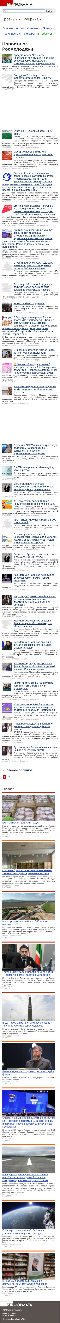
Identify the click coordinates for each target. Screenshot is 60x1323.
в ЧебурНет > (46, 33)
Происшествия (12, 33)
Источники (33, 28)
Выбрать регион (9, 1316)
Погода (47, 28)
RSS (24, 1319)
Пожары (29, 33)
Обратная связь (9, 1313)
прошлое (26, 770)
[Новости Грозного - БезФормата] (16, 3)
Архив (20, 28)
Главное (8, 28)
